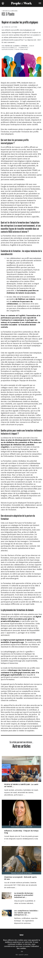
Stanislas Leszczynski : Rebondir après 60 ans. (20, 878)
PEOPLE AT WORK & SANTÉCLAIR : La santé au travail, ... (21, 785)
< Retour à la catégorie (10, 11)
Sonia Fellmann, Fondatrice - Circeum (21, 826)
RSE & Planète (8, 14)
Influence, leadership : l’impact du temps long (21, 832)
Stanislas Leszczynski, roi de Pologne (21, 873)
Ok (22, 951)
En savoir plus (22, 954)
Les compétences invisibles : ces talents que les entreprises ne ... (26, 913)
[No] (40, 948)
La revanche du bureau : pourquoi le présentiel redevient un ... (24, 895)
